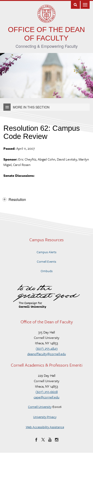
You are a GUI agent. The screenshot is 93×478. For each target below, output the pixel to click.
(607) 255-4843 (47, 348)
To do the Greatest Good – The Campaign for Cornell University (46, 296)
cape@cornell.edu (46, 397)
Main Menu (85, 4)
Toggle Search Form (75, 4)
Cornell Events (46, 261)
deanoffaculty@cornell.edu (46, 353)
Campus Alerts (46, 252)
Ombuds (47, 271)
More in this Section (31, 107)
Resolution (17, 199)
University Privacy (44, 416)
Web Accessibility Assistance (45, 427)
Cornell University (39, 406)
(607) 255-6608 (46, 391)
